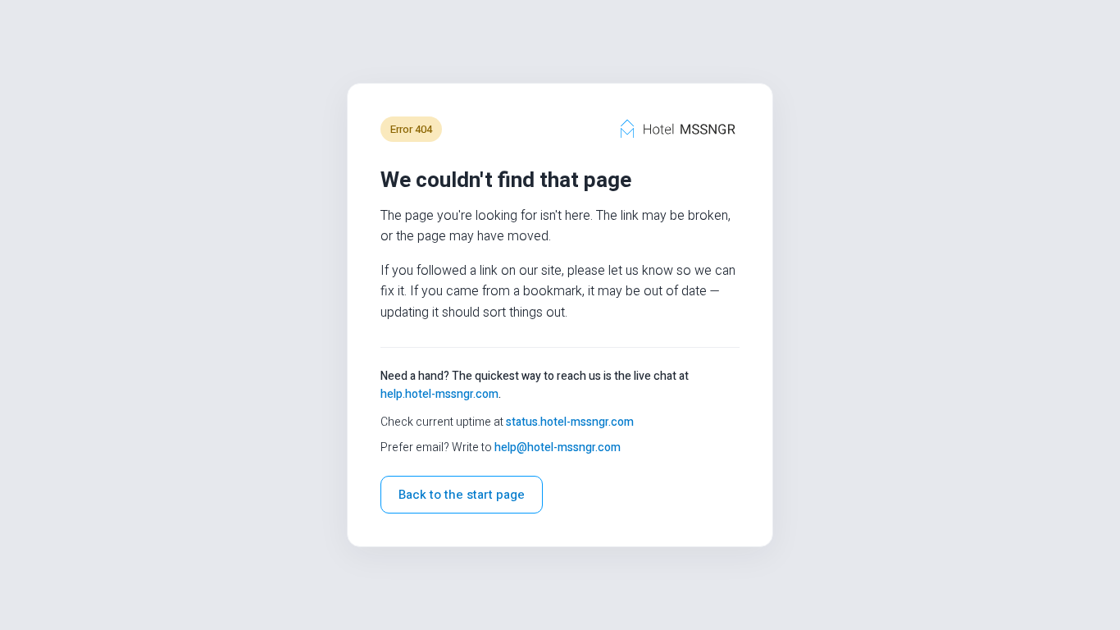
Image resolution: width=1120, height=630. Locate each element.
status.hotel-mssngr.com (570, 422)
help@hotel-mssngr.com (557, 447)
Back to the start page (461, 495)
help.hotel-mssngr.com (439, 394)
